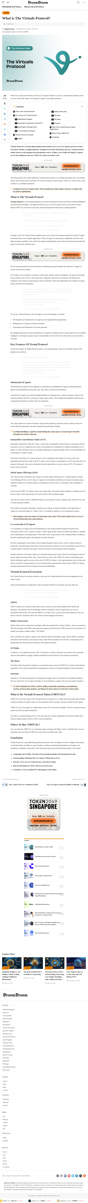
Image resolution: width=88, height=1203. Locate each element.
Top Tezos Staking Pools (42, 885)
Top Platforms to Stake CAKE (44, 847)
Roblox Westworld (60, 111)
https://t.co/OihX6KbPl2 (46, 302)
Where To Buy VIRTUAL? (60, 133)
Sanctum (57, 123)
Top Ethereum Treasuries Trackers (45, 856)
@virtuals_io (66, 289)
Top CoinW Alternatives (42, 866)
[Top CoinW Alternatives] (28, 866)
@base (55, 213)
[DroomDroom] (38, 2)
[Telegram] (73, 1175)
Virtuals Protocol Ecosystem (24, 135)
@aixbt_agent (49, 292)
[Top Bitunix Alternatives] (28, 904)
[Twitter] (57, 1175)
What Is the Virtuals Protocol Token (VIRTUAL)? (62, 128)
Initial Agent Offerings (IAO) (27, 127)
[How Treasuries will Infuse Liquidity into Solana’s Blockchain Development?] (28, 923)
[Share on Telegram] (4, 119)
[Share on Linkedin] (4, 113)
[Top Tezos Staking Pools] (28, 885)
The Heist (57, 119)
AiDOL (20, 138)
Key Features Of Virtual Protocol (26, 115)
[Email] (4, 124)
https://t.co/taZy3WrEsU (49, 593)
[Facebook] (65, 1175)
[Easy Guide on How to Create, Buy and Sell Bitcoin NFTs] (76, 963)
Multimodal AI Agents (25, 119)
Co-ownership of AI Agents (26, 131)
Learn (6, 13)
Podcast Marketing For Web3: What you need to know (33, 766)
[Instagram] (80, 1175)
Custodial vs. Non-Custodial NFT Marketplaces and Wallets (35, 770)
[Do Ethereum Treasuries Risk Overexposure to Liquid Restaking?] (28, 894)
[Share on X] (4, 103)
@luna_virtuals (34, 292)
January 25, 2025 (53, 309)
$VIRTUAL (38, 299)
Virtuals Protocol (17, 202)
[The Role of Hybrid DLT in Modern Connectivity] (33, 963)
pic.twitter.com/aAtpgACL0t (33, 305)
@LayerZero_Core (30, 302)
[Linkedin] (76, 1175)
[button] (4, 2)
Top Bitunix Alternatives (42, 904)
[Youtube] (69, 1175)
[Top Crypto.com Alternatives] (28, 875)
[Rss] (84, 1175)
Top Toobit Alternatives (42, 933)
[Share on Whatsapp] (4, 108)
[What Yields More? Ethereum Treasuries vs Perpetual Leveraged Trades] (28, 913)
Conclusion (55, 137)
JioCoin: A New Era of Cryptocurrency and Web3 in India (34, 762)
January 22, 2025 (52, 597)
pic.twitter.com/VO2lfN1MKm (53, 226)
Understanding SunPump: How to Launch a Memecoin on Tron (36, 758)
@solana (44, 357)
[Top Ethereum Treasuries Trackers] (28, 856)
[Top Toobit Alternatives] (28, 933)
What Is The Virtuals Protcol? (25, 111)
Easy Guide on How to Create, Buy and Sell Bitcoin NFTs (75, 974)
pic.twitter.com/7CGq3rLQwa (34, 373)
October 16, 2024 (53, 230)
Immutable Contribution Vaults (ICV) (30, 123)
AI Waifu (57, 115)
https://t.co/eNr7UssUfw (60, 220)
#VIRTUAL (27, 215)
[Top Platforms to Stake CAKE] (28, 846)
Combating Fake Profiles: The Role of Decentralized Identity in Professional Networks (44, 754)
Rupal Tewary (10, 29)
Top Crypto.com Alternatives (43, 875)
